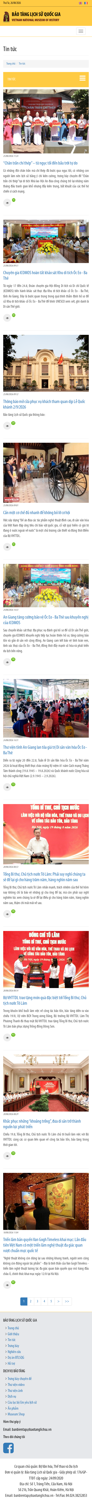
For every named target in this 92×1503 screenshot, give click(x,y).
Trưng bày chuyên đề (20, 1379)
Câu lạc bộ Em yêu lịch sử (22, 1403)
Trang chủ (10, 63)
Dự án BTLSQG (16, 1358)
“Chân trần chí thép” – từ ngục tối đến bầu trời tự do (40, 163)
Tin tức (22, 63)
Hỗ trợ (11, 1364)
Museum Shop (16, 1414)
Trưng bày (13, 1346)
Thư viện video (16, 1385)
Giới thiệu (13, 1334)
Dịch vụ (12, 1397)
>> (67, 1301)
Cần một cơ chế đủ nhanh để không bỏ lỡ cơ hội (36, 512)
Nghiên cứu (14, 1352)
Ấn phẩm (13, 1409)
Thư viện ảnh (15, 1391)
